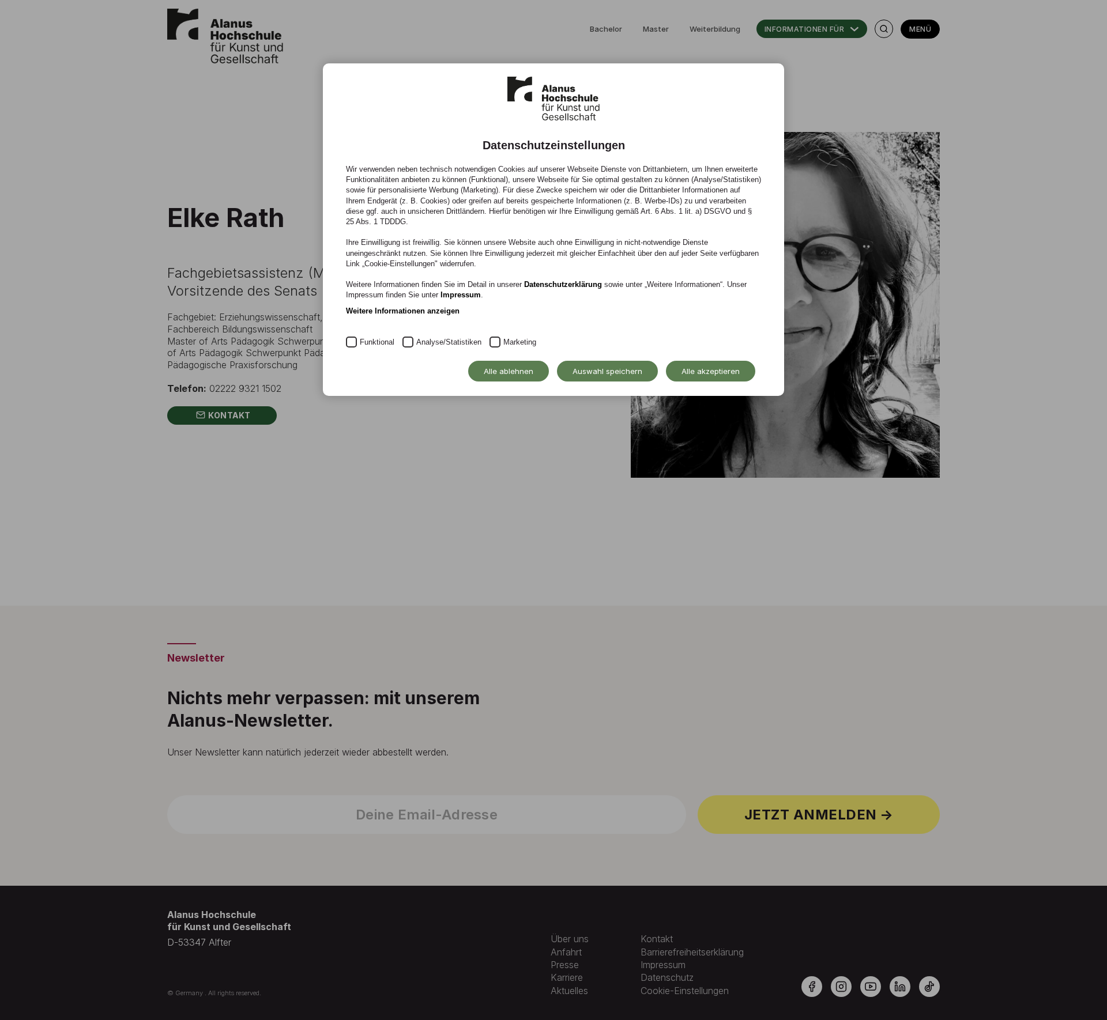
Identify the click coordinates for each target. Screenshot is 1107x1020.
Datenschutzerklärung (563, 284)
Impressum (460, 294)
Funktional (377, 342)
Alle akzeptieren (710, 371)
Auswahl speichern (607, 371)
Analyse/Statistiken (448, 342)
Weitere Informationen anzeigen (403, 311)
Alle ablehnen (508, 371)
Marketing (519, 342)
